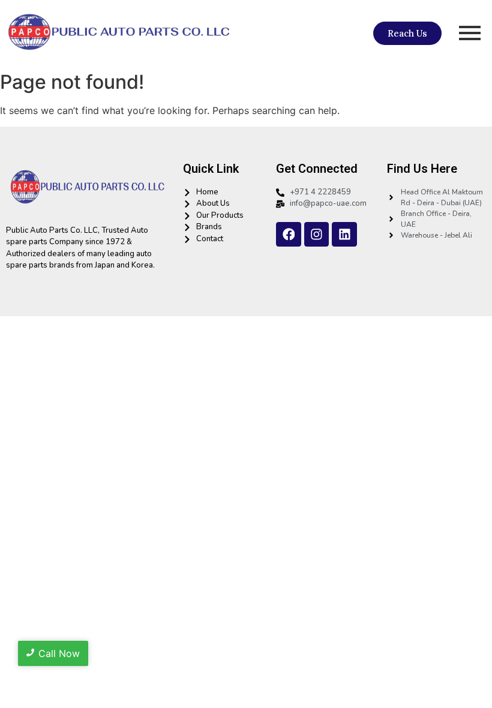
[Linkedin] (344, 234)
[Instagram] (316, 234)
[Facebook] (288, 234)
